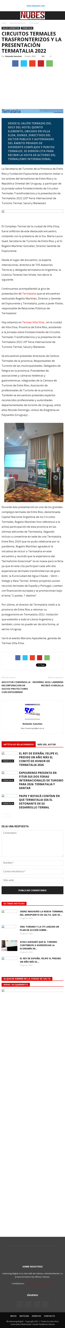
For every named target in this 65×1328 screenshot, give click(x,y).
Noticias (24, 1316)
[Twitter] (28, 1304)
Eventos (36, 1316)
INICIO (13, 1316)
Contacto (49, 1316)
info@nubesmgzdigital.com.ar (39, 1283)
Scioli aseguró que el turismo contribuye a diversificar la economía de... (38, 945)
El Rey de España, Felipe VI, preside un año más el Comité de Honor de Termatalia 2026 (38, 759)
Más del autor (47, 744)
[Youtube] (45, 1304)
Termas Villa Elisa (33, 322)
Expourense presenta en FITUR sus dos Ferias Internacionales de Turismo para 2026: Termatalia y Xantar (41, 780)
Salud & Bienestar (11, 28)
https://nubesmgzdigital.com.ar (32, 728)
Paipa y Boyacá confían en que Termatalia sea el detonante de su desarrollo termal (39, 801)
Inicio (4, 23)
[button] (60, 15)
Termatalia (27, 28)
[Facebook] (20, 1304)
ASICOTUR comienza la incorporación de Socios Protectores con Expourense (16, 687)
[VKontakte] (37, 1304)
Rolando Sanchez (13, 56)
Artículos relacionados (18, 744)
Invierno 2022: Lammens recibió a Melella (47, 683)
